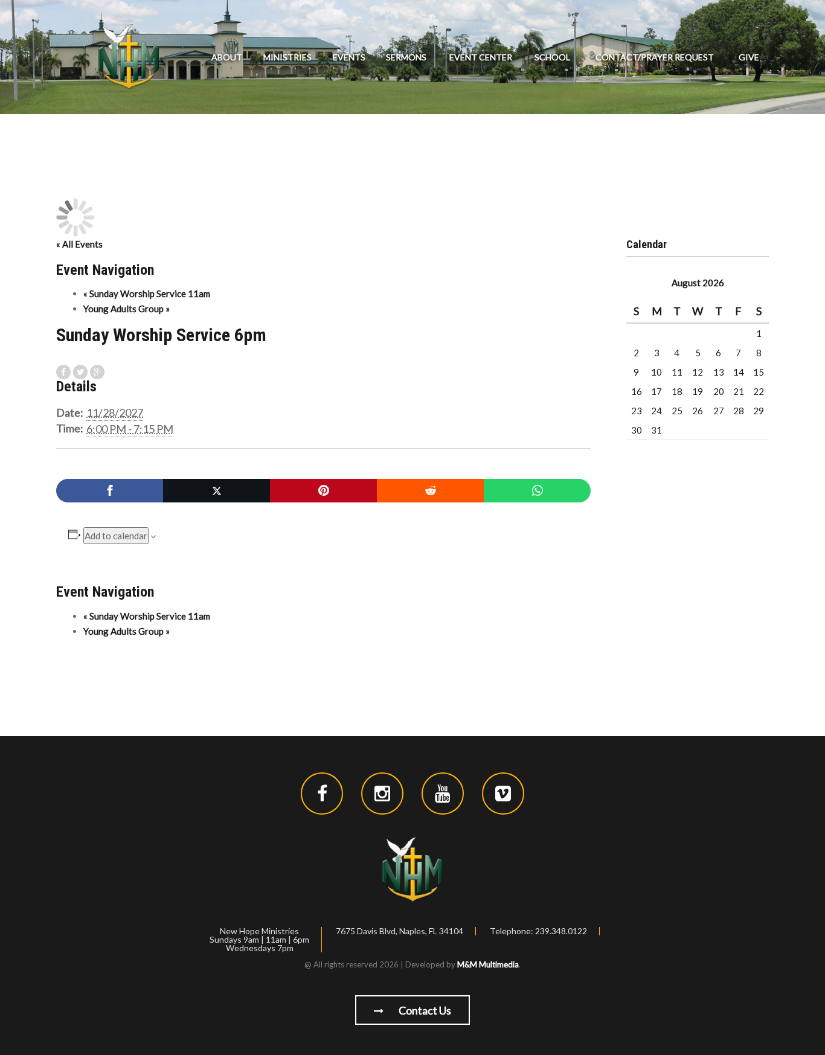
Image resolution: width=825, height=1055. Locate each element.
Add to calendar (116, 535)
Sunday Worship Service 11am (146, 293)
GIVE (749, 57)
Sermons (406, 57)
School (552, 57)
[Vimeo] (503, 793)
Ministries (287, 57)
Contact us (424, 1010)
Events (349, 57)
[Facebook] (109, 490)
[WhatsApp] (537, 490)
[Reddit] (430, 490)
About (226, 57)
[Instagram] (382, 793)
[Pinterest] (323, 490)
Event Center (480, 57)
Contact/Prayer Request (654, 57)
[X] (216, 490)
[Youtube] (443, 793)
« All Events (79, 244)
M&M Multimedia (488, 964)
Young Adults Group (126, 308)
